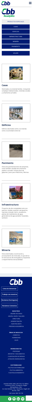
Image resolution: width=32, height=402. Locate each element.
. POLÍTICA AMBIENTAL (16, 370)
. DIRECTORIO (16, 319)
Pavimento (16, 46)
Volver (15, 53)
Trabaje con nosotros (9, 294)
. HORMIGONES (16, 337)
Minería (16, 41)
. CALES (16, 340)
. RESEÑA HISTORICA (16, 313)
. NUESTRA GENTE (16, 324)
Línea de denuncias (9, 289)
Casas (16, 27)
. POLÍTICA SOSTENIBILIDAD (16, 367)
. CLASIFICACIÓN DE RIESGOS (16, 356)
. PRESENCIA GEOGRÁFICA (16, 326)
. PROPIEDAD (16, 351)
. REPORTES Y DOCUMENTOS (16, 354)
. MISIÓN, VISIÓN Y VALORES (16, 316)
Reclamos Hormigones (10, 300)
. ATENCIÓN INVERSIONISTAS (16, 359)
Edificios (15, 31)
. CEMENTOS (16, 335)
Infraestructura (15, 37)
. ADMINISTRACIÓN (16, 321)
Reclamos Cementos (9, 306)
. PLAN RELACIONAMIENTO (16, 373)
